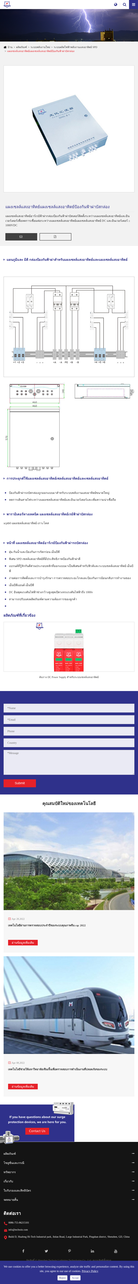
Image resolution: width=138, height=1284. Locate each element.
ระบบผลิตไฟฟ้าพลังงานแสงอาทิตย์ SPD (75, 47)
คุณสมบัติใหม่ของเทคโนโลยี (69, 803)
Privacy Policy (90, 1271)
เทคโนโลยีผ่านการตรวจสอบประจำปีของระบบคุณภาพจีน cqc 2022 (47, 925)
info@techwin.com (18, 1229)
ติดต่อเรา (12, 1213)
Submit (20, 783)
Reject (62, 1277)
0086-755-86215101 (18, 1222)
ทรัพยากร (10, 1172)
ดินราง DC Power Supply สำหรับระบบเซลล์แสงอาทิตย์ (69, 677)
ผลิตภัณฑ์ (21, 47)
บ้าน (10, 47)
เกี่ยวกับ (8, 1181)
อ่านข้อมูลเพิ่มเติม (23, 942)
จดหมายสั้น (11, 1199)
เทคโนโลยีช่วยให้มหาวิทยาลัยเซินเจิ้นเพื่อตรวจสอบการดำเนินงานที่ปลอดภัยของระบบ (57, 1069)
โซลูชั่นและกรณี (14, 1162)
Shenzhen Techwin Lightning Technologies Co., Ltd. (65, 1260)
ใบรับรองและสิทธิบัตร (17, 1190)
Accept (75, 1277)
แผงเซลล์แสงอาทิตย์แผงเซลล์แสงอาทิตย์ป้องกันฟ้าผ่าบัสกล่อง (40, 51)
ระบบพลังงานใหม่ (40, 47)
